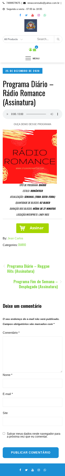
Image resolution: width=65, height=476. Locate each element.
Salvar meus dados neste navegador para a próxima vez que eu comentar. (33, 435)
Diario (22, 245)
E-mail (8, 393)
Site (5, 413)
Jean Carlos (15, 238)
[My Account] (30, 49)
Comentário (11, 332)
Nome (7, 374)
